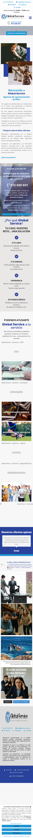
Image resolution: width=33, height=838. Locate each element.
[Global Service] (12, 16)
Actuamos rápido (16, 299)
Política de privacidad (18, 836)
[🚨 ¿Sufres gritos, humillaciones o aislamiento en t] (16, 619)
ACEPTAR (16, 826)
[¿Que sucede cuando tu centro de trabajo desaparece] (16, 651)
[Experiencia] (16, 275)
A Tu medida (16, 261)
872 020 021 (16, 23)
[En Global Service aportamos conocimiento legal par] (16, 587)
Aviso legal (27, 836)
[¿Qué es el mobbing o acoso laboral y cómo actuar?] (16, 683)
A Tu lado (16, 243)
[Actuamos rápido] (16, 294)
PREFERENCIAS (16, 833)
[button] (30, 807)
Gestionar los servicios (16, 823)
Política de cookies (7, 836)
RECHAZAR (16, 829)
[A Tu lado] (16, 237)
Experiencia (16, 280)
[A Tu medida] (16, 256)
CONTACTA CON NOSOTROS (16, 33)
